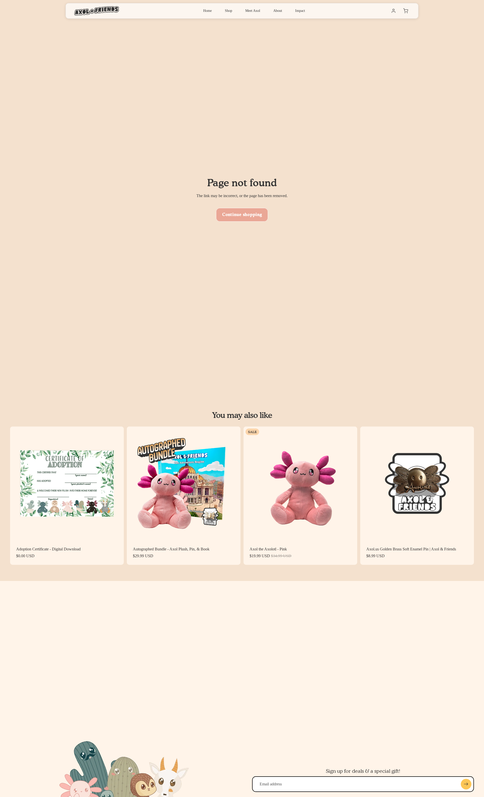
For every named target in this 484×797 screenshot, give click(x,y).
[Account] (393, 10)
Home (207, 11)
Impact (300, 11)
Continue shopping (242, 215)
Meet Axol (252, 11)
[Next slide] (116, 483)
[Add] (115, 532)
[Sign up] (466, 784)
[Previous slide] (17, 483)
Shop (228, 11)
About (277, 11)
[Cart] (405, 10)
